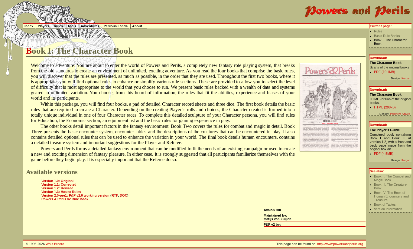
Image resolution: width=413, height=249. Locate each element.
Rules (378, 31)
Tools (71, 26)
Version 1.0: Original (57, 181)
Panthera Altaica (400, 113)
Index (28, 26)
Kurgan (406, 78)
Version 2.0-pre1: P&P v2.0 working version (75, 195)
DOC (123, 195)
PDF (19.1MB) (384, 72)
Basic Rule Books (387, 36)
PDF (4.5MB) (383, 153)
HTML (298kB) (385, 107)
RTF (115, 195)
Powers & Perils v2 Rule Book (64, 199)
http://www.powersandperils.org (340, 244)
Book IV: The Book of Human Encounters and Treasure (391, 196)
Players (43, 26)
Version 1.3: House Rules (61, 192)
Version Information (388, 209)
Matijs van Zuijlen (277, 219)
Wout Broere (55, 244)
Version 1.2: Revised (57, 188)
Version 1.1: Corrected (58, 184)
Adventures (90, 26)
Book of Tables (385, 204)
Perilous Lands (116, 26)
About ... (139, 26)
